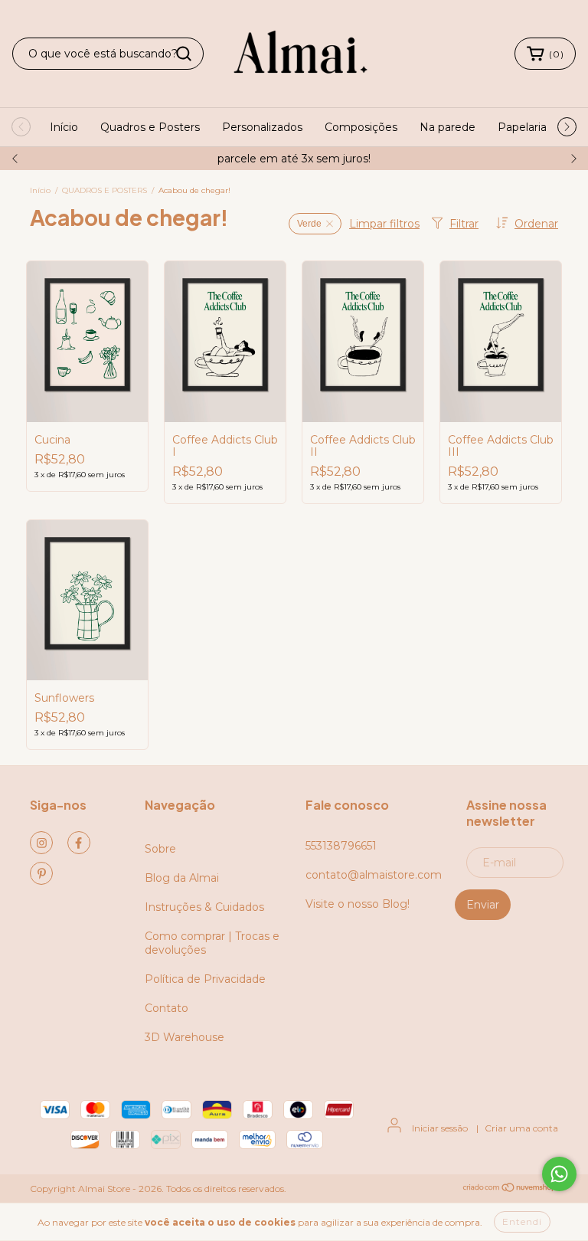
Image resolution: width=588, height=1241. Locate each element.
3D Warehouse (184, 1037)
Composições (361, 127)
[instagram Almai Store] (41, 842)
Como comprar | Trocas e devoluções (212, 943)
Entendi (522, 1221)
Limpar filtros (384, 224)
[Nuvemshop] (510, 1189)
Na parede (447, 127)
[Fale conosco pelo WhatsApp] (559, 1174)
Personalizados (262, 127)
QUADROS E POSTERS (104, 190)
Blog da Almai (182, 878)
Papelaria (522, 127)
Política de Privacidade (205, 979)
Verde (309, 223)
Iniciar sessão (440, 1128)
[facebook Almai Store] (78, 842)
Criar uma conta (521, 1128)
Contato (166, 1008)
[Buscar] (183, 53)
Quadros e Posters (150, 127)
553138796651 (341, 846)
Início (64, 127)
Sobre (160, 849)
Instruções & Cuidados (204, 907)
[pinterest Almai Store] (41, 873)
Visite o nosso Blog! (357, 904)
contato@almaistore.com (373, 875)
